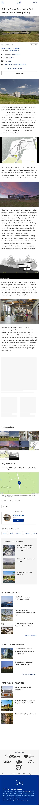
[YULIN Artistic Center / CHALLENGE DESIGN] (7, 601)
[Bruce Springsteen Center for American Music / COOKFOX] (7, 705)
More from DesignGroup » (30, 674)
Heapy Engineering (20, 65)
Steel (11, 533)
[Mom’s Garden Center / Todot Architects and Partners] (9, 550)
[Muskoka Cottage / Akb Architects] (9, 577)
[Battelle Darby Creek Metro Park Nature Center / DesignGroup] (14, 436)
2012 (9, 61)
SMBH (20, 68)
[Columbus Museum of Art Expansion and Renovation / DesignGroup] (7, 653)
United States (14, 51)
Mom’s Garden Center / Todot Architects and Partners (24, 548)
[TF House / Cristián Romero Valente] (9, 563)
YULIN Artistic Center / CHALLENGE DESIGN (22, 598)
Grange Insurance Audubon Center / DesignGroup (24, 663)
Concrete (18, 533)
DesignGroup (16, 54)
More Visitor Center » (31, 635)
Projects (27, 533)
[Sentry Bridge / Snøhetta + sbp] (7, 718)
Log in (35, 2)
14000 (10, 58)
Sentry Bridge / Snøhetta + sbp (25, 714)
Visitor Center (6, 49)
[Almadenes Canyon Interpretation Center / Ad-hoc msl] (7, 615)
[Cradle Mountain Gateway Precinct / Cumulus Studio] (7, 628)
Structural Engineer (11, 68)
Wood (4, 533)
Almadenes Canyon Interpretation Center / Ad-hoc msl (25, 612)
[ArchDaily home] (19, 2)
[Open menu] (2, 2)
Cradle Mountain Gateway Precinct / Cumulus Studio (24, 625)
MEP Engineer (9, 65)
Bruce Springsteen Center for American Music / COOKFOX (25, 702)
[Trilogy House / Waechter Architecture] (7, 692)
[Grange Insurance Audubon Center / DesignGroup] (7, 667)
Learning (16, 49)
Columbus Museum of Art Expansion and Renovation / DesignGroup (24, 651)
